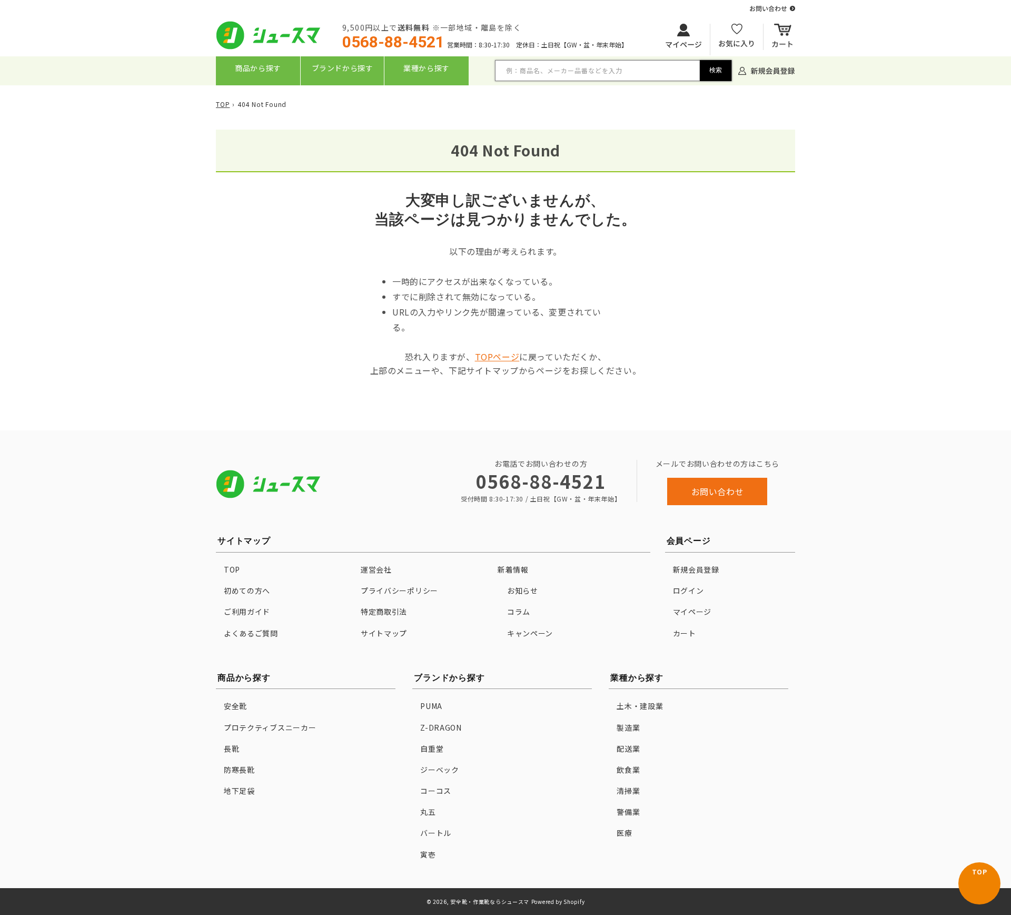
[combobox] (613, 70)
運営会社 (376, 569)
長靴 (231, 748)
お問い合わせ (717, 491)
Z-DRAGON (441, 727)
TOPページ (497, 356)
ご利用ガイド (247, 611)
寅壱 (427, 854)
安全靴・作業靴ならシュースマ (489, 902)
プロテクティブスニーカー (270, 727)
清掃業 (628, 790)
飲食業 (628, 769)
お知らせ (522, 590)
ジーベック (439, 769)
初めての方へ (247, 590)
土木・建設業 (640, 706)
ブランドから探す (342, 68)
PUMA (431, 706)
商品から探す (258, 68)
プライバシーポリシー (399, 590)
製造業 (628, 727)
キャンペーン (530, 633)
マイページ (692, 611)
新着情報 (513, 569)
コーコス (435, 790)
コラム (518, 611)
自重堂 (431, 748)
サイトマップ (384, 633)
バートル (435, 833)
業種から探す (426, 68)
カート (684, 633)
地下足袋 (239, 790)
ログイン (688, 590)
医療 (624, 833)
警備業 (628, 811)
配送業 (628, 748)
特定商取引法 (384, 611)
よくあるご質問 (251, 633)
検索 (715, 70)
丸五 (427, 811)
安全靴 (235, 706)
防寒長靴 (239, 769)
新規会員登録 (696, 569)
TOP (223, 104)
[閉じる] (506, 92)
